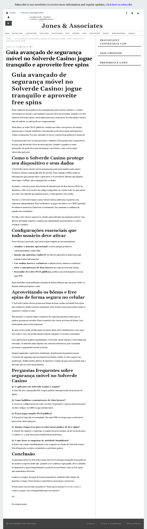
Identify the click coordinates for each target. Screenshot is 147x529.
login (12, 13)
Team (67, 33)
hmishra (25, 47)
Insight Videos (57, 33)
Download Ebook (118, 33)
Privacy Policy (134, 524)
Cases (84, 33)
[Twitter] (132, 13)
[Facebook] (126, 13)
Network (75, 33)
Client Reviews (31, 33)
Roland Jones (17, 33)
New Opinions (111, 53)
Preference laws (113, 62)
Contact (106, 33)
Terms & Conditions (111, 524)
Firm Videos (44, 33)
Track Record (94, 33)
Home (7, 33)
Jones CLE (131, 33)
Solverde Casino (72, 487)
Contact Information (31, 13)
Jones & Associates (72, 26)
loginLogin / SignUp (40, 17)
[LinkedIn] (138, 13)
